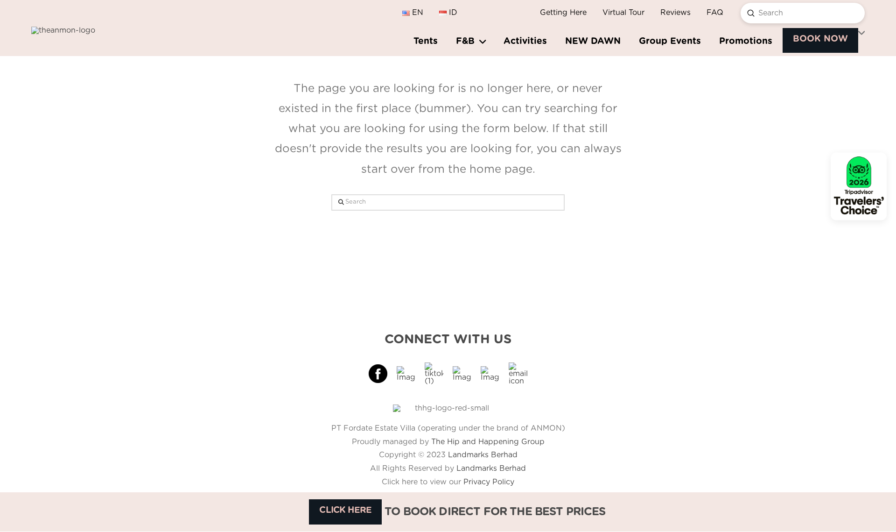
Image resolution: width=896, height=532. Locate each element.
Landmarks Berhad (483, 455)
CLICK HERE (345, 510)
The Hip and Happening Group (488, 442)
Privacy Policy (488, 482)
